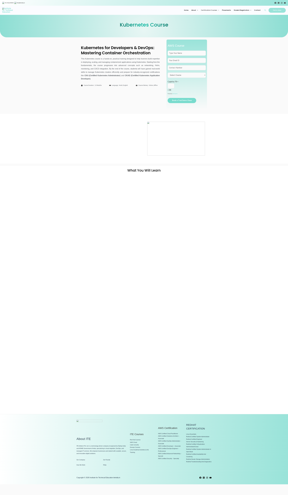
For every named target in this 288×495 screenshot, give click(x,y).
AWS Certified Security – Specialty (168, 458)
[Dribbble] (278, 3)
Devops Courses (135, 447)
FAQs (104, 465)
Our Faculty (106, 460)
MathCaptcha (174, 93)
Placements (226, 10)
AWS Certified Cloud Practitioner (168, 433)
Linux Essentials (191, 434)
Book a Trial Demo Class (182, 100)
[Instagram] (282, 3)
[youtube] (210, 478)
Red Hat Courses (135, 440)
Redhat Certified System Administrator (197, 436)
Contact (257, 10)
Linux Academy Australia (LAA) (139, 450)
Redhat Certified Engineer (194, 439)
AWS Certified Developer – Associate (169, 446)
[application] (197, 10)
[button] (265, 10)
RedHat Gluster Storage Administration (198, 459)
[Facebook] (275, 3)
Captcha (171, 82)
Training (132, 452)
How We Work (80, 465)
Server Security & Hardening (195, 441)
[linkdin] (204, 478)
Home (186, 10)
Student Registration (241, 10)
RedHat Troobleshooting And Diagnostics (199, 462)
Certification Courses (209, 10)
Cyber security (134, 445)
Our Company (80, 460)
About (193, 10)
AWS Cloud (133, 442)
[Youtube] (285, 3)
